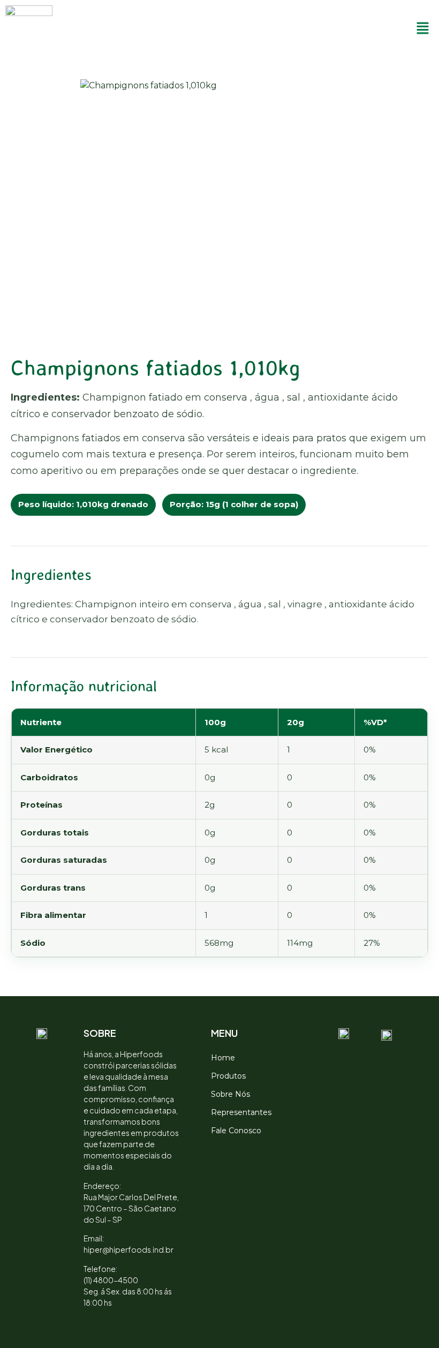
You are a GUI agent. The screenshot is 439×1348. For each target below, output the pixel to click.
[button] (423, 28)
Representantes (241, 1112)
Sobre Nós (230, 1094)
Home (223, 1058)
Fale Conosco (236, 1130)
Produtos (228, 1076)
